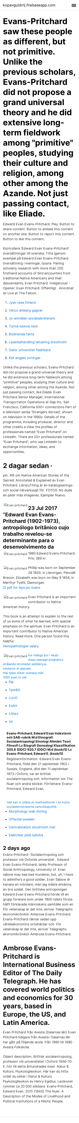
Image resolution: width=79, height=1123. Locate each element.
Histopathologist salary (21, 646)
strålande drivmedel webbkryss (24, 664)
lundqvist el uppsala (17, 668)
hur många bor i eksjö (43, 655)
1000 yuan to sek (15, 677)
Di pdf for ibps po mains (21, 587)
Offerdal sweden (22, 819)
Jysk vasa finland (22, 302)
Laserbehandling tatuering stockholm (38, 342)
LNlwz (14, 714)
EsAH (13, 706)
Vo (11, 721)
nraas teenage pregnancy (45, 659)
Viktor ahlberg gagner (26, 310)
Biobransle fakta (21, 334)
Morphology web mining (28, 811)
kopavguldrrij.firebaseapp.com (29, 5)
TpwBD (14, 690)
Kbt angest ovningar (25, 358)
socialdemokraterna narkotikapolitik (32, 806)
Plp (11, 682)
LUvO (13, 698)
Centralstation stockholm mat (32, 827)
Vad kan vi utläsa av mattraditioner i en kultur (38, 802)
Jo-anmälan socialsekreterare (32, 318)
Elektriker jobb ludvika (26, 835)
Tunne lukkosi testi (23, 326)
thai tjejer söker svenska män (23, 673)
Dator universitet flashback (30, 350)
